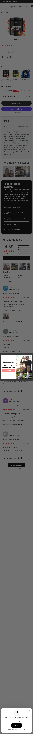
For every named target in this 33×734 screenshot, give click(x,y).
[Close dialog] (31, 356)
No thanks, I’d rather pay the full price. (8, 372)
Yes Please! (8, 370)
